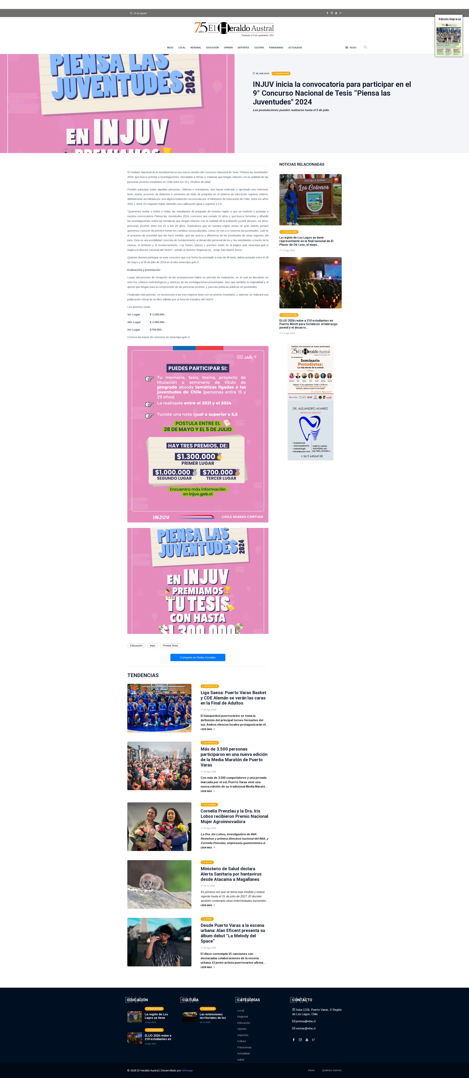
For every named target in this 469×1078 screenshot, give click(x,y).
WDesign (187, 1070)
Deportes (243, 47)
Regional (196, 47)
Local (181, 47)
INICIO (170, 47)
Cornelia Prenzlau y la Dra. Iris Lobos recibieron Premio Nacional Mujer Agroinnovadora (234, 816)
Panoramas (276, 47)
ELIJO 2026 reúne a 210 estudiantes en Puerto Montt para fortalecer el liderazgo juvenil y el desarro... (308, 324)
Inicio (311, 1070)
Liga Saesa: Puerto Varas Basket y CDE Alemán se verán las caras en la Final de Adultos (233, 698)
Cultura (259, 47)
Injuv (152, 645)
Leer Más (206, 729)
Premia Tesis (170, 645)
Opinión (228, 47)
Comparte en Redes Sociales (198, 657)
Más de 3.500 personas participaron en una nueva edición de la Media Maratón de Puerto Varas (234, 757)
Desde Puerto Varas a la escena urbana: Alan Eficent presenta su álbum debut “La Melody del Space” (233, 933)
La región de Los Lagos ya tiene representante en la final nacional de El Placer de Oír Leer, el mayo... (306, 241)
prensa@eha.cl (305, 1021)
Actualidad (295, 47)
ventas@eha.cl (305, 1028)
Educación (212, 47)
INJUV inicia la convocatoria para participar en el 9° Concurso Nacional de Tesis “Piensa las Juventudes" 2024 (332, 93)
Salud (240, 1059)
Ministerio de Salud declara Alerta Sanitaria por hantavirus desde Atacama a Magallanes (231, 874)
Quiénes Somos (332, 1070)
